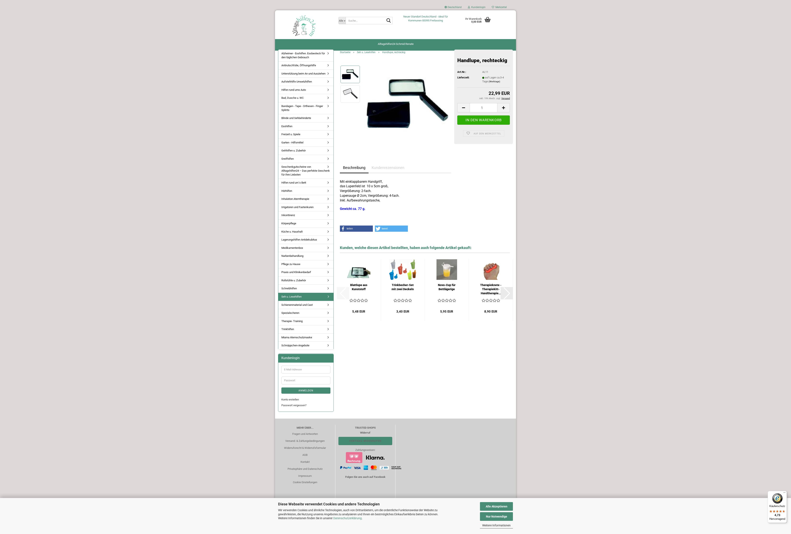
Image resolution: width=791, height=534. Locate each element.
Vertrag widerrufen (365, 440)
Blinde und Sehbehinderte (296, 118)
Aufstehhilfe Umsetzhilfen (296, 81)
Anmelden (305, 390)
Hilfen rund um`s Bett (293, 182)
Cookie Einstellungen (305, 482)
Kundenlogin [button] (478, 7)
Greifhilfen (287, 158)
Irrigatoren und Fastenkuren (297, 207)
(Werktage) (494, 81)
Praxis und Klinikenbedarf (296, 272)
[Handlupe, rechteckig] (407, 103)
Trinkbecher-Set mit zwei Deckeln (403, 287)
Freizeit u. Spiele (290, 134)
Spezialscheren (290, 312)
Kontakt (305, 461)
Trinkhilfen (287, 329)
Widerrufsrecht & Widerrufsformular (305, 447)
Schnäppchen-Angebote (295, 345)
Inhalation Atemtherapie (295, 198)
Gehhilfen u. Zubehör (293, 150)
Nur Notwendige (496, 516)
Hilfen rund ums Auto (293, 89)
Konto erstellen (290, 399)
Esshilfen (286, 126)
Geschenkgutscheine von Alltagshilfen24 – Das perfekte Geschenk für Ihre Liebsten (305, 170)
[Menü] (784, 493)
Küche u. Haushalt (292, 231)
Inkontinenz (288, 215)
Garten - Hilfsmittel (292, 142)
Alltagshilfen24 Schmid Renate (396, 43)
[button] (453, 8)
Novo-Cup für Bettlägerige (446, 287)
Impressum (305, 475)
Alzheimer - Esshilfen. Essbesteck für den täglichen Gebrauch (303, 55)
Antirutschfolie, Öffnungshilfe (298, 65)
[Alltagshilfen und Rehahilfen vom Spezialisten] (305, 25)
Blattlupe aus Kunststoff (358, 287)
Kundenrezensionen (388, 167)
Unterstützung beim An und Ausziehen (303, 73)
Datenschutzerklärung (347, 518)
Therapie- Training (292, 321)
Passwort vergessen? (294, 405)
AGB (305, 454)
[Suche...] (388, 20)
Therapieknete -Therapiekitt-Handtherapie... (490, 289)
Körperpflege (288, 223)
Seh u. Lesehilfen (291, 296)
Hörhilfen (286, 190)
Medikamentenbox (292, 247)
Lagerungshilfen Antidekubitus (299, 239)
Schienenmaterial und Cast (297, 304)
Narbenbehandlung (292, 255)
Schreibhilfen (289, 288)
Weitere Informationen (496, 525)
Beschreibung (354, 167)
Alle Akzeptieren (496, 506)
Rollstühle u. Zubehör (293, 280)
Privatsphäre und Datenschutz (305, 468)
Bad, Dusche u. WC (292, 97)
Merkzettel (500, 7)
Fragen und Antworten (305, 433)
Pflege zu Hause (290, 264)
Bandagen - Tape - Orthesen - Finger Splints (302, 108)
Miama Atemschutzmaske (296, 337)
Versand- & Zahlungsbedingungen (305, 440)
